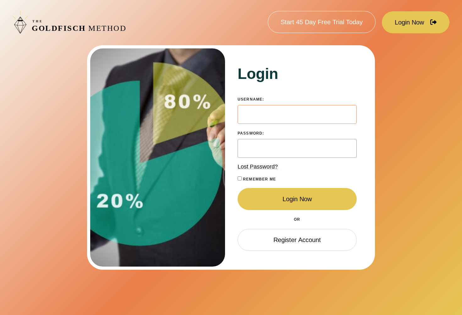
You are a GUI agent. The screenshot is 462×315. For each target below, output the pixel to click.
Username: (251, 99)
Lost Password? (258, 166)
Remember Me (259, 179)
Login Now (409, 22)
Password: (251, 133)
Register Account (297, 239)
